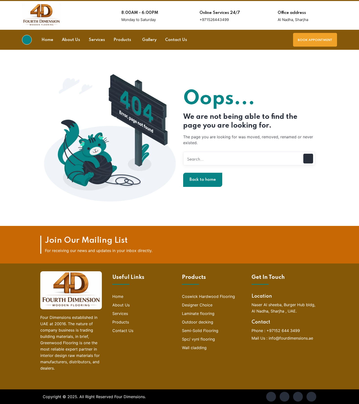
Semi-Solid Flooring (200, 330)
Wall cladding (194, 347)
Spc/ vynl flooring (198, 339)
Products (120, 322)
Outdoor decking (197, 322)
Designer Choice (197, 305)
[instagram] (311, 397)
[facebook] (271, 397)
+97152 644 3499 (283, 330)
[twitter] (284, 397)
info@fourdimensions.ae (291, 338)
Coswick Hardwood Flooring (208, 296)
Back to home (203, 180)
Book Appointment (315, 40)
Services (120, 313)
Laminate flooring (198, 313)
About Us (121, 305)
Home (117, 296)
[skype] (298, 397)
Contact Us (122, 330)
